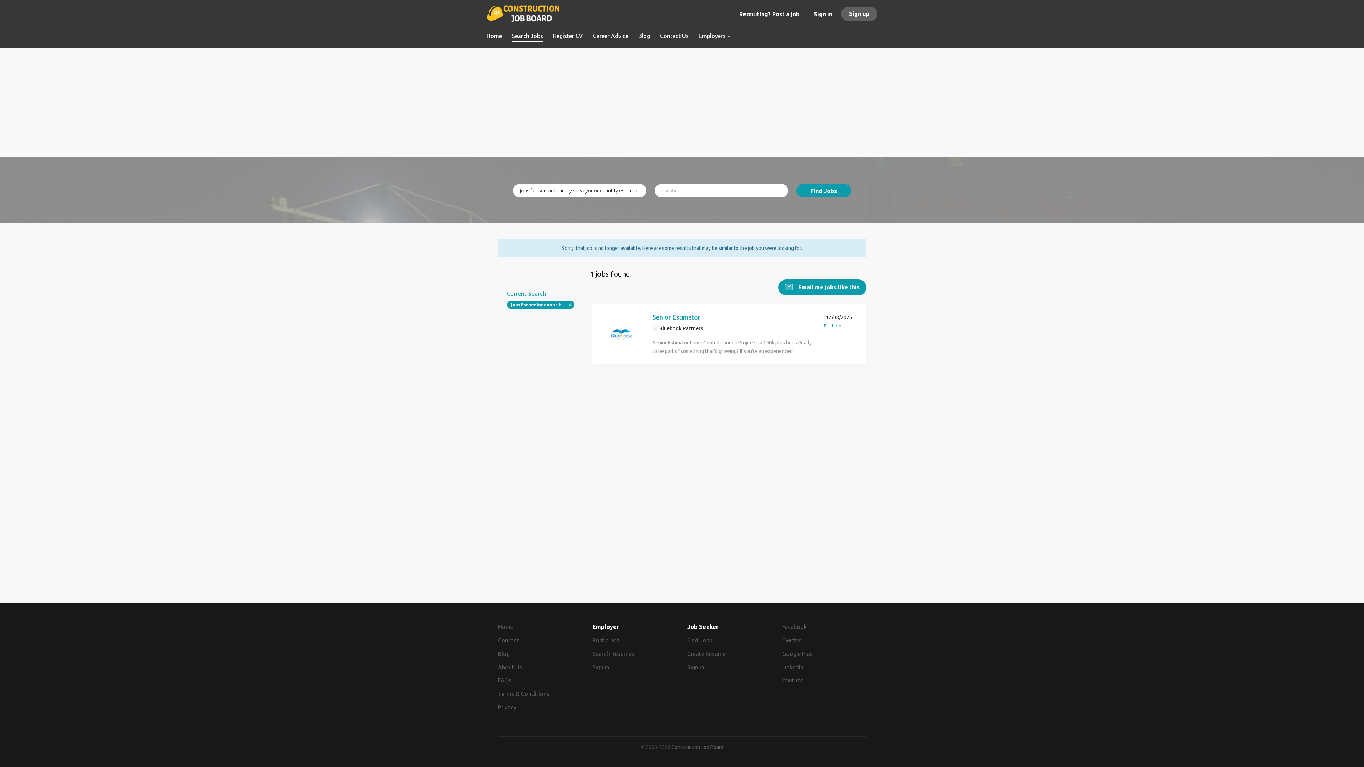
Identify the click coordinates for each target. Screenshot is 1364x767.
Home (505, 627)
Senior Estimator (676, 317)
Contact (508, 640)
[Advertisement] (682, 107)
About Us (510, 667)
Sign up (859, 14)
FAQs (505, 680)
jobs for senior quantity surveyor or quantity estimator (543, 305)
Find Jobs (824, 191)
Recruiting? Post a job (769, 14)
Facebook (794, 627)
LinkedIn (792, 667)
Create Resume (706, 654)
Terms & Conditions (524, 694)
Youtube (792, 680)
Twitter (791, 640)
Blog (504, 654)
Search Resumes (613, 654)
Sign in (823, 14)
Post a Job (606, 640)
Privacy (507, 707)
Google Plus (797, 654)
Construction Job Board (697, 747)
